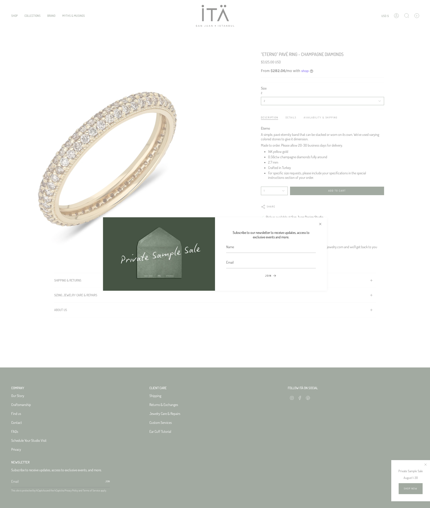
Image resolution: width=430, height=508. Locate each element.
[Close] (320, 224)
